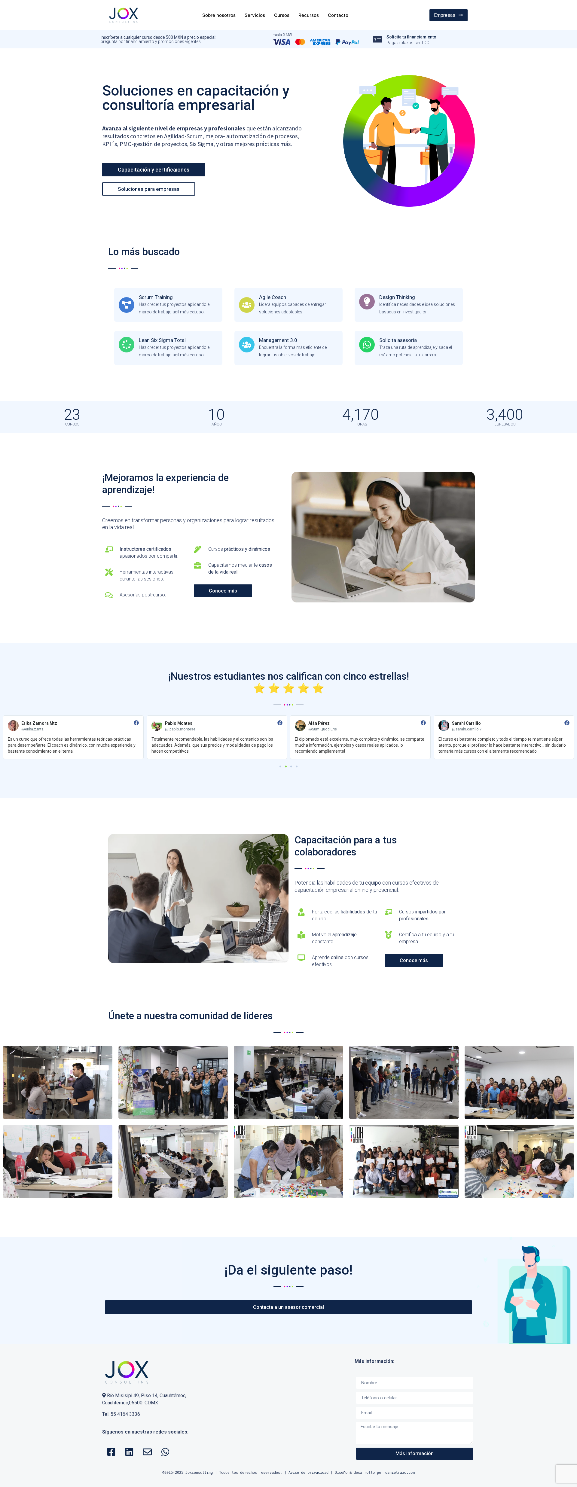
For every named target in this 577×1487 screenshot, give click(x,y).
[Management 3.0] (247, 344)
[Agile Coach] (247, 305)
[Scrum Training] (126, 305)
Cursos (281, 15)
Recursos (308, 15)
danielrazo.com (400, 1472)
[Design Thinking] (367, 301)
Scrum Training (156, 297)
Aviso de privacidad (308, 1472)
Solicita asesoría (398, 340)
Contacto (338, 15)
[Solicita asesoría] (367, 344)
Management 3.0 (278, 340)
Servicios (255, 15)
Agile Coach (272, 297)
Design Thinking (397, 297)
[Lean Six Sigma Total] (126, 344)
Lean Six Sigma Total (162, 340)
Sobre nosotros (219, 15)
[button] (280, 766)
